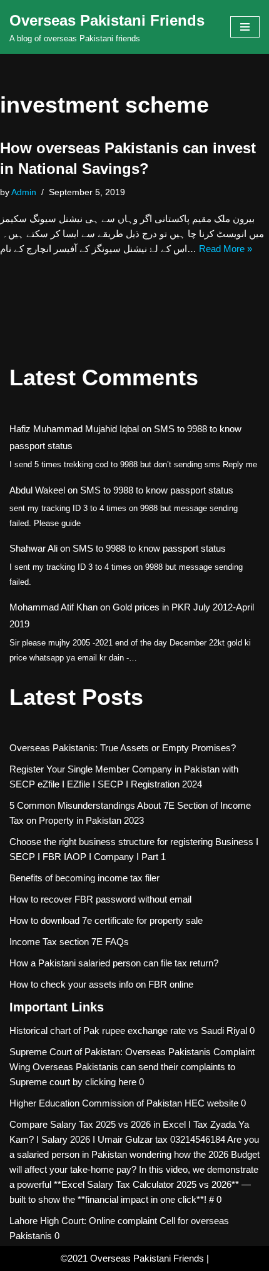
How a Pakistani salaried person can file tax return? (113, 963)
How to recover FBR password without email (100, 899)
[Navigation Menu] (245, 27)
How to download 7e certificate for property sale (106, 920)
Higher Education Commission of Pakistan (95, 1103)
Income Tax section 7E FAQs (69, 941)
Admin (23, 192)
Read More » (225, 248)
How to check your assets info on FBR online (101, 984)
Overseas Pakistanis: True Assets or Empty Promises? (122, 747)
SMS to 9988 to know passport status (156, 490)
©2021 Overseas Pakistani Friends (132, 1258)
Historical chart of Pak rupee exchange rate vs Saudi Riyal (128, 1030)
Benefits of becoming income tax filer (84, 878)
